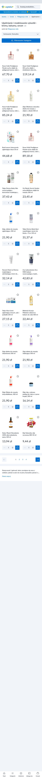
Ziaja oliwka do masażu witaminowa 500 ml (9, 352)
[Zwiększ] (12, 80)
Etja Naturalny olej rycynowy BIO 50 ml (29, 434)
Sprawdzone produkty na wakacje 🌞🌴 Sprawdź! (20, 12)
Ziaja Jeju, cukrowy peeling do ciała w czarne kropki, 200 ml (31, 394)
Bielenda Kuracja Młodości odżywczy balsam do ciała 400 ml (30, 312)
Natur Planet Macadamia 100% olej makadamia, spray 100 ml (10, 435)
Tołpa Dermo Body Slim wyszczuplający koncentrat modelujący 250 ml (10, 190)
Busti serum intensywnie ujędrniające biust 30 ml (10, 148)
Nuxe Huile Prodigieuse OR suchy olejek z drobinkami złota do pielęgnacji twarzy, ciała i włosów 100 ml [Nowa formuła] (31, 68)
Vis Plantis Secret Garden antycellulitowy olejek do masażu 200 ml (31, 190)
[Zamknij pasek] (39, 12)
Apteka (4, 17)
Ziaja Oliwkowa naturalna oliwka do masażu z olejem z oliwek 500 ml (31, 109)
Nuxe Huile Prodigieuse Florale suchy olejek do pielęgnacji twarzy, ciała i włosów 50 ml (10, 68)
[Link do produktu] (11, 65)
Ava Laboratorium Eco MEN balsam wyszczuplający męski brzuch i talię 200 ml (30, 272)
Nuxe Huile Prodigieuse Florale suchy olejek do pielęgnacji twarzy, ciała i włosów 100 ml (31, 149)
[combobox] (27, 7)
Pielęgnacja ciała (22, 17)
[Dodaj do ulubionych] (17, 50)
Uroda (12, 17)
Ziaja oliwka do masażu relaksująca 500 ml (30, 352)
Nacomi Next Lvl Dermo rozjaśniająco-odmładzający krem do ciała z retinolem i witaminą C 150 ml (10, 272)
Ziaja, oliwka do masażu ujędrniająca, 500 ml (10, 230)
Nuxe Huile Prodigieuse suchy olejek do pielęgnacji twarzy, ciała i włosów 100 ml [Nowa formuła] (10, 109)
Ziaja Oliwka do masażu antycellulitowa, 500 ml (10, 393)
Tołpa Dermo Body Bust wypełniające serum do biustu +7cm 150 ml (31, 231)
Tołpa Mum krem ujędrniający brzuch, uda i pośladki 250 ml (10, 312)
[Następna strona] (38, 459)
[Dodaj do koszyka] (17, 80)
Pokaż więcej (6, 476)
